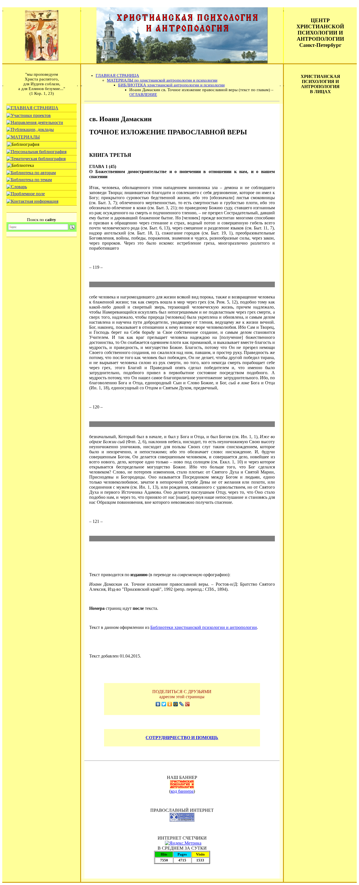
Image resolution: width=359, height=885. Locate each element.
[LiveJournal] (182, 704)
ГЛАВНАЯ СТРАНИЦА (117, 75)
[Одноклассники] (170, 704)
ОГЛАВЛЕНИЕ (143, 94)
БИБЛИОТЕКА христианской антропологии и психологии (171, 85)
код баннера (182, 791)
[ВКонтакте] (158, 704)
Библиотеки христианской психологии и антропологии (203, 627)
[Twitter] (164, 704)
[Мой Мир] (176, 704)
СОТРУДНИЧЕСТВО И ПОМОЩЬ (182, 737)
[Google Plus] (187, 704)
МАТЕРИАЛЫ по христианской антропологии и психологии (162, 80)
